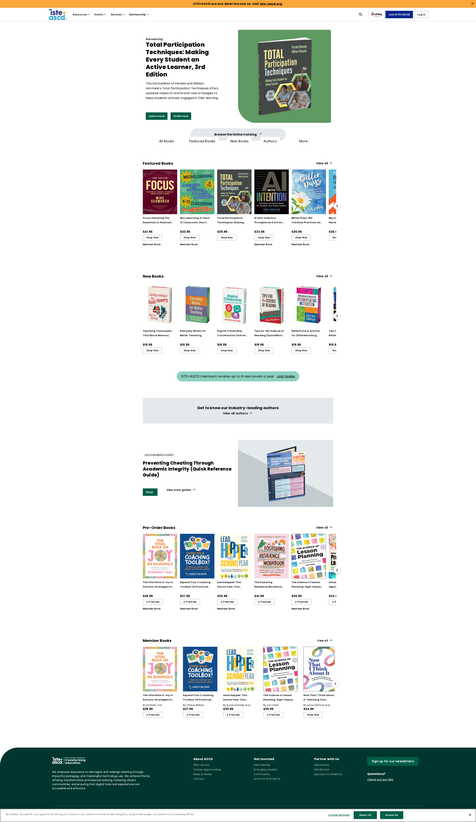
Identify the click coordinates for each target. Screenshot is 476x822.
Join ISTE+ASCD (399, 14)
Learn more (157, 116)
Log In (421, 14)
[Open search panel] (360, 14)
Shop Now (153, 237)
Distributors (321, 769)
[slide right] (337, 206)
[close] (472, 3)
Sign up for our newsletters (393, 761)
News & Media (202, 774)
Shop (149, 492)
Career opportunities (207, 769)
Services (116, 14)
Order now (180, 116)
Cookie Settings (338, 815)
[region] (238, 815)
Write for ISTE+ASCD (267, 779)
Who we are (201, 765)
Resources (80, 14)
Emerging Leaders (265, 769)
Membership (137, 14)
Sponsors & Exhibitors (328, 774)
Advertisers (321, 765)
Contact (199, 779)
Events (98, 14)
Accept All (391, 815)
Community (262, 774)
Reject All (365, 815)
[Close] (470, 815)
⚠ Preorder (153, 601)
